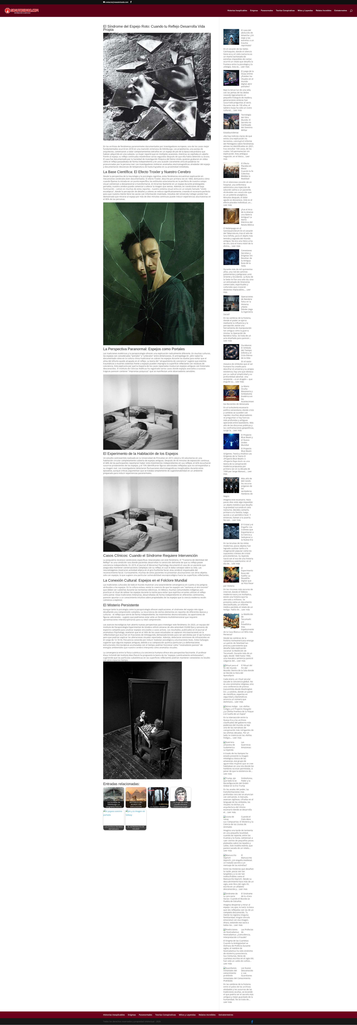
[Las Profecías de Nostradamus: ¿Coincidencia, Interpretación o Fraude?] (231, 930)
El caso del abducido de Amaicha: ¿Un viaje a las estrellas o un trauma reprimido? (247, 38)
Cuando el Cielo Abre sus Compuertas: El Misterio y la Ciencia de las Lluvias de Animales (238, 821)
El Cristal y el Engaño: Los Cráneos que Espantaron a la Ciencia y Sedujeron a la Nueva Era (247, 532)
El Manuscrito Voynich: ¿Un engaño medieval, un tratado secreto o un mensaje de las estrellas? (237, 860)
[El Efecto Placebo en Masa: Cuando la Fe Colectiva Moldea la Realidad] (231, 170)
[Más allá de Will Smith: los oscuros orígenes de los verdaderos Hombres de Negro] (231, 485)
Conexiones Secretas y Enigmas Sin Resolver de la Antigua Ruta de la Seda (247, 258)
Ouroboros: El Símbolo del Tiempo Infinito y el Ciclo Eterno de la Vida (246, 351)
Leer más (245, 66)
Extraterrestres (340, 11)
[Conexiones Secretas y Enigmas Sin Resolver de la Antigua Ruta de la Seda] (231, 257)
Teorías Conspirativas (285, 11)
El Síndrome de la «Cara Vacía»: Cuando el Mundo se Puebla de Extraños (237, 897)
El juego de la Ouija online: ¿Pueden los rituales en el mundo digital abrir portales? (247, 79)
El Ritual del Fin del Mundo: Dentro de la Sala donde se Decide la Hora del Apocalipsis (238, 670)
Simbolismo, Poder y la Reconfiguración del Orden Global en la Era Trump (237, 782)
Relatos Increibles (323, 11)
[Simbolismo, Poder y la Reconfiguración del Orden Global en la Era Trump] (231, 779)
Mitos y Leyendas (305, 11)
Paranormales (267, 11)
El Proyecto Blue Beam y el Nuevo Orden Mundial (247, 439)
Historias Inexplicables (237, 11)
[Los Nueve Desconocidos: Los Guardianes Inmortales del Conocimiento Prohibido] (231, 972)
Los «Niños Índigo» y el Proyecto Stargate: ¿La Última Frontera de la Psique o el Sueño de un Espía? (238, 710)
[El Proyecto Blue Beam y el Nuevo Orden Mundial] (231, 442)
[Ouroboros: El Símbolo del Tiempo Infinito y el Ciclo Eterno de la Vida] (231, 352)
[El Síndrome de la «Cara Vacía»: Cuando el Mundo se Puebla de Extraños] (231, 894)
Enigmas (254, 11)
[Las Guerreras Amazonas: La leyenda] (231, 745)
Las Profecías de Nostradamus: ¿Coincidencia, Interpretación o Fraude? (238, 933)
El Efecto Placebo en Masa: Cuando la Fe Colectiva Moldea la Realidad (247, 171)
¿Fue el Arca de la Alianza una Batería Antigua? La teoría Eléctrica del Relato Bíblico (247, 217)
